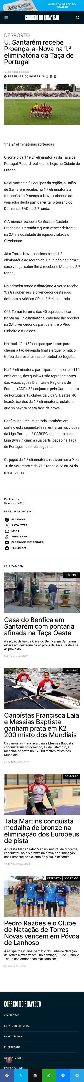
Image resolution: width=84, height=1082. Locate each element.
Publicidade (12, 1047)
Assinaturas (12, 1057)
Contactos (12, 1015)
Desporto (17, 35)
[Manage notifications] (9, 1060)
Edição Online (13, 1068)
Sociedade (71, 878)
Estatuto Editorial (17, 1025)
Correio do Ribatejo (42, 17)
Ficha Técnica (13, 1036)
